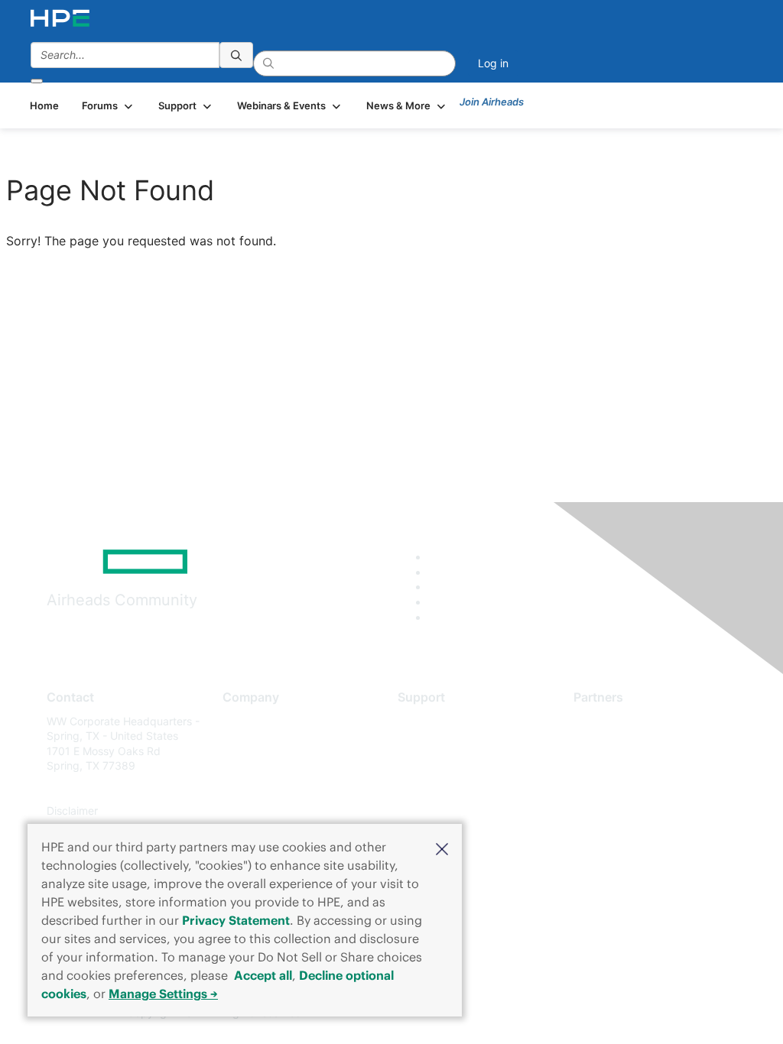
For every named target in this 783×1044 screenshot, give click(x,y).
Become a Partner (618, 743)
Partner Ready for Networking (648, 766)
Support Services (441, 721)
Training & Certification (454, 766)
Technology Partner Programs (648, 788)
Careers (242, 743)
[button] (442, 847)
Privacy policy (258, 811)
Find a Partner (608, 721)
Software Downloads (449, 788)
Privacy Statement (236, 920)
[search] (236, 55)
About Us (245, 721)
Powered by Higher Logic (567, 1013)
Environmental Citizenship (287, 788)
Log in (493, 63)
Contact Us (250, 766)
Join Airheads (492, 102)
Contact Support (439, 743)
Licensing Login (437, 811)
